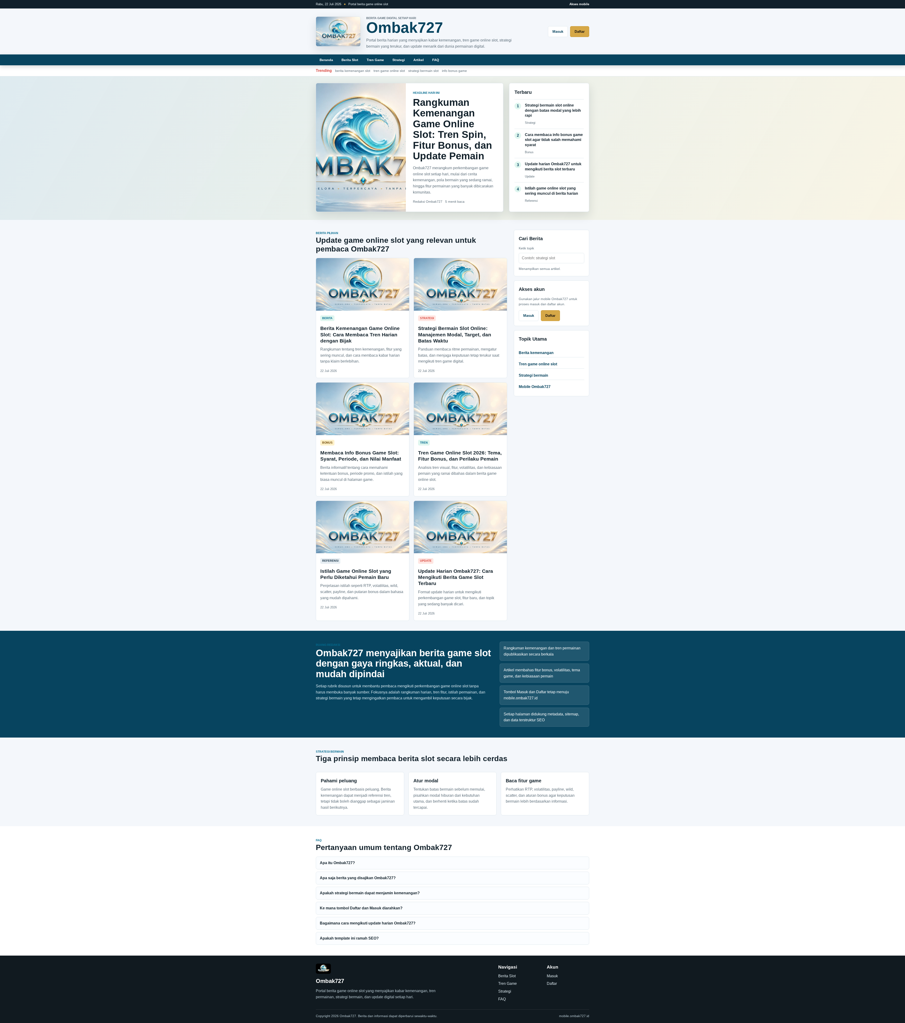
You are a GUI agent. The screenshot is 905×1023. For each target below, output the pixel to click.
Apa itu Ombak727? (337, 863)
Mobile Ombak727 (535, 387)
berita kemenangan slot (352, 71)
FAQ (435, 60)
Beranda (326, 60)
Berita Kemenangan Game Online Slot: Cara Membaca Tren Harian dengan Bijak (360, 334)
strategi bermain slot (423, 71)
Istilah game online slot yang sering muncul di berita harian (551, 190)
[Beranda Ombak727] (338, 31)
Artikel (418, 60)
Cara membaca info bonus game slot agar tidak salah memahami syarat (554, 140)
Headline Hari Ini (426, 93)
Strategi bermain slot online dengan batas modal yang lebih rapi (553, 110)
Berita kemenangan (536, 353)
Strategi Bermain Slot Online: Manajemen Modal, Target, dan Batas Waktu (454, 334)
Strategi (398, 60)
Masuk (557, 31)
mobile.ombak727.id (574, 1016)
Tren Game (375, 60)
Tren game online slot (538, 364)
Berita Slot (349, 60)
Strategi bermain (533, 375)
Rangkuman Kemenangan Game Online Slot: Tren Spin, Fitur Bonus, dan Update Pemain (452, 129)
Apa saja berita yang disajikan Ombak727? (358, 878)
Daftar (580, 31)
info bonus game (454, 71)
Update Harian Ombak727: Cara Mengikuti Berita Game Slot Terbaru (455, 577)
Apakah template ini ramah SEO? (349, 938)
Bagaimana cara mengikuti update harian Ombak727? (367, 923)
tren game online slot (389, 71)
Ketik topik (526, 248)
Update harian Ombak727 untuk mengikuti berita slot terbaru (553, 166)
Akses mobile (579, 4)
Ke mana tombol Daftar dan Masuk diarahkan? (361, 908)
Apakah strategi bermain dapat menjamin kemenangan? (370, 893)
